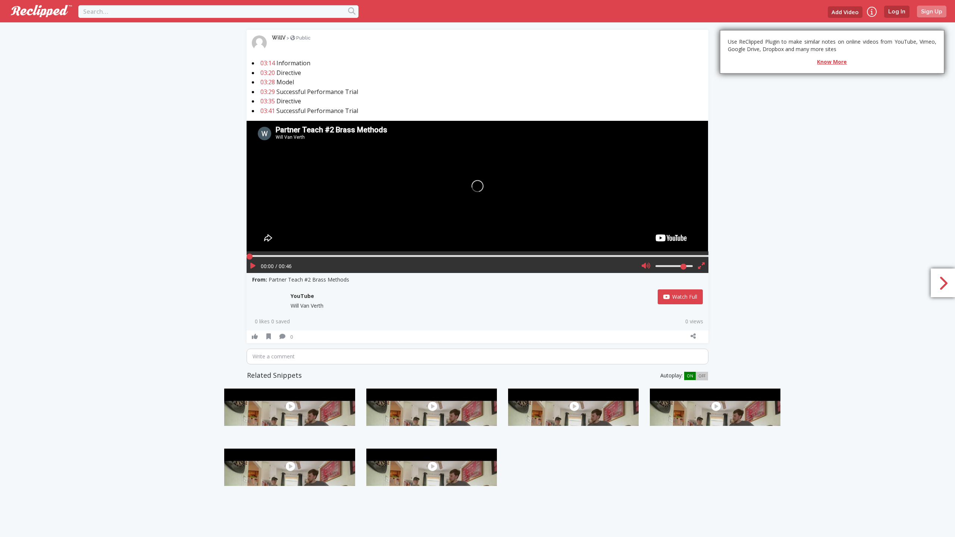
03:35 (267, 101)
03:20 (267, 73)
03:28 (267, 82)
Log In (896, 11)
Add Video (845, 12)
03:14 (267, 63)
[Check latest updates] (872, 12)
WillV (278, 38)
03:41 (267, 111)
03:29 (267, 92)
